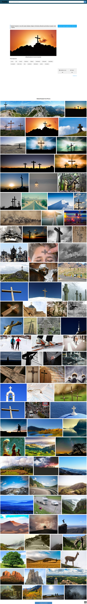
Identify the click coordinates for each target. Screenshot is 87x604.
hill (16, 61)
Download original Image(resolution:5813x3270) (67, 26)
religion (32, 61)
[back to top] (85, 602)
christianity (38, 61)
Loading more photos (43, 602)
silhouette (44, 61)
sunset (20, 61)
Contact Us (75, 75)
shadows (26, 61)
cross (12, 61)
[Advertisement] (43, 14)
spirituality (50, 61)
